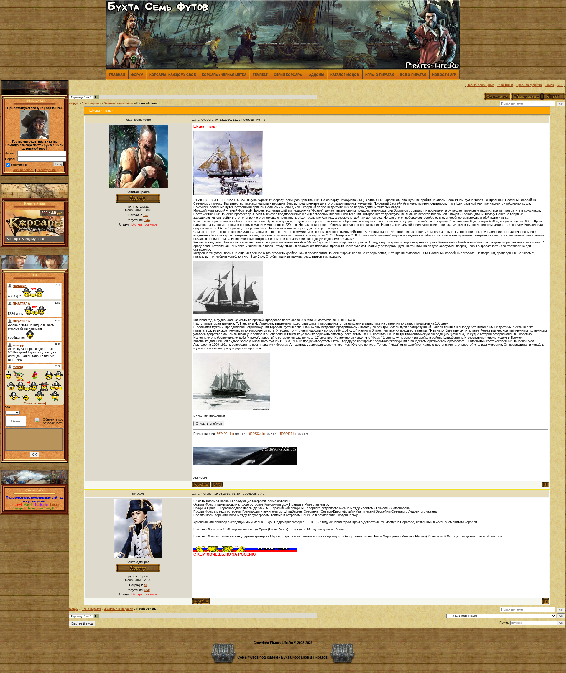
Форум (137, 74)
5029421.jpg (288, 433)
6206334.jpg (257, 433)
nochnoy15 (47, 508)
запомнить (19, 164)
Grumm (32, 508)
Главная (117, 74)
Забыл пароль (23, 170)
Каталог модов (344, 74)
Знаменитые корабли (118, 103)
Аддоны (316, 74)
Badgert (19, 508)
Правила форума (529, 85)
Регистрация (46, 170)
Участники (505, 85)
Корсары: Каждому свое (172, 74)
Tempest (260, 74)
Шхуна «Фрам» (146, 103)
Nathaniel (41, 504)
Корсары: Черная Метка (224, 74)
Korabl (54, 504)
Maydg (28, 504)
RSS (560, 85)
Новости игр (444, 74)
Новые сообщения (480, 85)
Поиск (549, 85)
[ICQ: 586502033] (217, 484)
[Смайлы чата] (34, 403)
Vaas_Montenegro (138, 119)
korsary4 (15, 504)
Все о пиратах (413, 74)
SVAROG (138, 493)
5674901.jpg (225, 433)
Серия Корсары (288, 74)
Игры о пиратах (379, 74)
